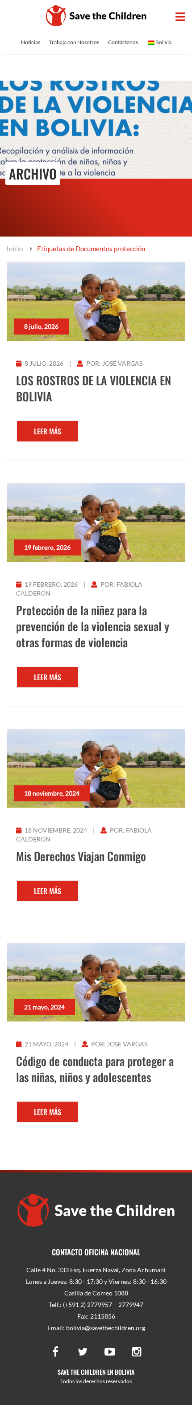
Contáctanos (123, 42)
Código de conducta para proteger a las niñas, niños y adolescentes (95, 1069)
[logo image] (96, 15)
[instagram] (137, 1351)
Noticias (30, 42)
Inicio (15, 249)
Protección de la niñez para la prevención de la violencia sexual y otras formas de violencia (92, 626)
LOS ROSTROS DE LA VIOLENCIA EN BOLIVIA (93, 388)
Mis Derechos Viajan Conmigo (81, 856)
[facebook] (55, 1351)
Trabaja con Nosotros (74, 42)
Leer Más (47, 431)
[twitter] (82, 1351)
